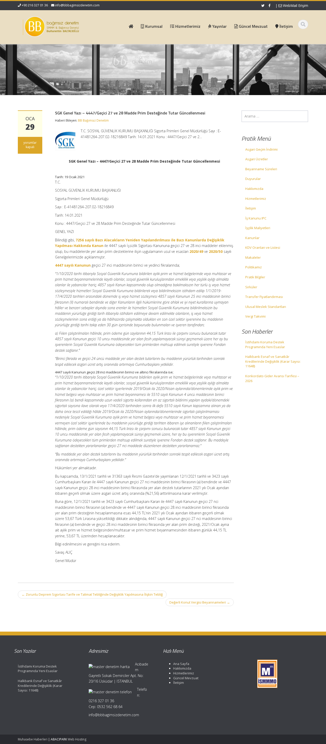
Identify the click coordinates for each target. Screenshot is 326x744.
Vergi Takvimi (255, 316)
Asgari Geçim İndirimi (261, 149)
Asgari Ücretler (256, 159)
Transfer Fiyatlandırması (264, 296)
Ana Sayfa (181, 663)
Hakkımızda (254, 188)
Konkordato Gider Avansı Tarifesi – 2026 (272, 378)
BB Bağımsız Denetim (93, 120)
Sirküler (251, 287)
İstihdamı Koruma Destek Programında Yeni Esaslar (265, 344)
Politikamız (253, 267)
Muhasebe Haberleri (32, 739)
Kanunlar (252, 238)
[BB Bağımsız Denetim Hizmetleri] (51, 25)
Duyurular (253, 178)
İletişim (250, 208)
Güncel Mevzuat (185, 678)
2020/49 (196, 251)
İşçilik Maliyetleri (257, 228)
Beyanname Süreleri (261, 169)
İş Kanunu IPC (255, 218)
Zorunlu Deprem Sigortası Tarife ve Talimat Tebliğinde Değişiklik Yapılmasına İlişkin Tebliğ (92, 594)
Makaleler (253, 257)
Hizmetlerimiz (255, 198)
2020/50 (216, 251)
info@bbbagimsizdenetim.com (77, 5)
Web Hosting (77, 739)
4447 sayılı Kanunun (73, 265)
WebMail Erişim (295, 5)
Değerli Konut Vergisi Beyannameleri (199, 602)
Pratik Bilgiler (255, 277)
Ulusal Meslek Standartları (265, 306)
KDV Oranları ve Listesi (262, 247)
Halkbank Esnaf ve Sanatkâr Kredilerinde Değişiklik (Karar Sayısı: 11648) (273, 361)
